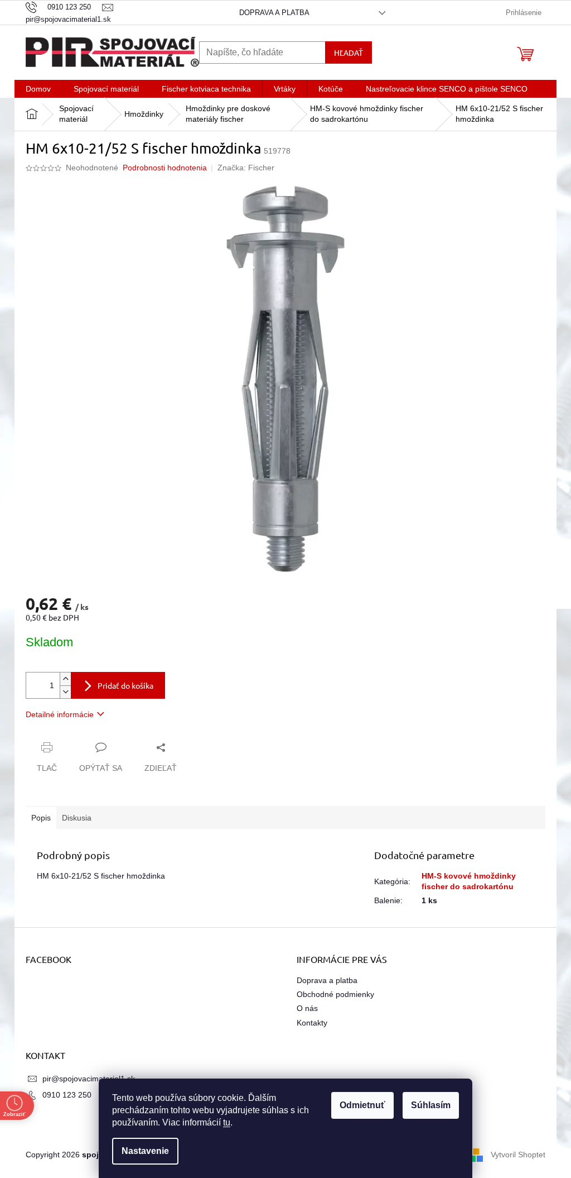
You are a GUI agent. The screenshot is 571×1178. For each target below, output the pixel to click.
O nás (307, 1008)
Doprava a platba (274, 12)
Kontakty (312, 1022)
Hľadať (348, 52)
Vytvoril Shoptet (518, 1154)
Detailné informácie (60, 714)
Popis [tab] (41, 817)
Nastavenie (145, 1151)
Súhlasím (431, 1105)
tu (226, 1122)
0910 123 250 (66, 1094)
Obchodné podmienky (335, 994)
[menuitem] (38, 89)
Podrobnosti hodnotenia (165, 167)
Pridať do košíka (125, 685)
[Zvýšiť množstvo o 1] (65, 679)
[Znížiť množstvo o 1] (65, 691)
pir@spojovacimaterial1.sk (88, 1078)
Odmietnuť (362, 1105)
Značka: (245, 167)
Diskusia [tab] (76, 817)
